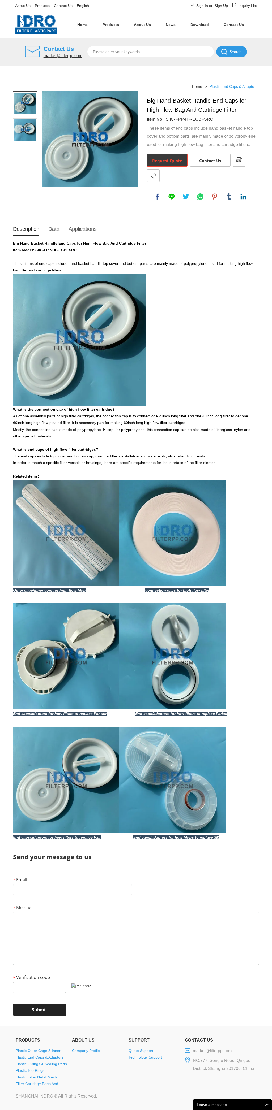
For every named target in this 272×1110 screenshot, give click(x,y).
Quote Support (141, 1050)
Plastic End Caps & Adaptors (39, 1057)
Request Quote (167, 160)
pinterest (215, 197)
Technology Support (145, 1057)
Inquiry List (248, 5)
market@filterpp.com (63, 55)
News (171, 25)
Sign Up (221, 5)
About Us (23, 5)
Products (42, 5)
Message (23, 907)
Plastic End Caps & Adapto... (233, 86)
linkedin (243, 197)
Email (20, 880)
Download (199, 25)
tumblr (229, 197)
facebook (157, 197)
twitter (186, 197)
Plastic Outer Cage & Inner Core (38, 1051)
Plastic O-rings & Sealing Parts (41, 1064)
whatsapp (200, 197)
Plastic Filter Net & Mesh (36, 1077)
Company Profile (86, 1050)
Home (82, 25)
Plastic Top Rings (30, 1070)
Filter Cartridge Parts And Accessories (37, 1084)
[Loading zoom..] (90, 139)
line (172, 197)
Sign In (202, 5)
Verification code (31, 977)
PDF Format (239, 160)
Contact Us (63, 5)
